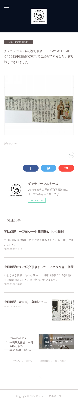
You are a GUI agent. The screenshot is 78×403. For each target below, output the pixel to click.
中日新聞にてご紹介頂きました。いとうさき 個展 (39, 266)
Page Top (39, 378)
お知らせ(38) (10, 143)
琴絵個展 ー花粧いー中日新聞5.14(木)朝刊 (34, 231)
